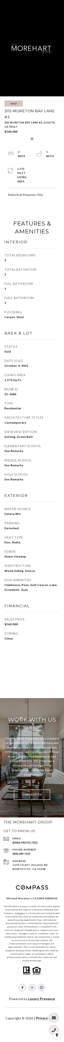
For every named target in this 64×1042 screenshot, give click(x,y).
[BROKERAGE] (41, 987)
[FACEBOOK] (22, 987)
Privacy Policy (47, 1018)
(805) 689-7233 (21, 853)
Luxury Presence (41, 999)
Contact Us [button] (32, 794)
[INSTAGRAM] (32, 987)
